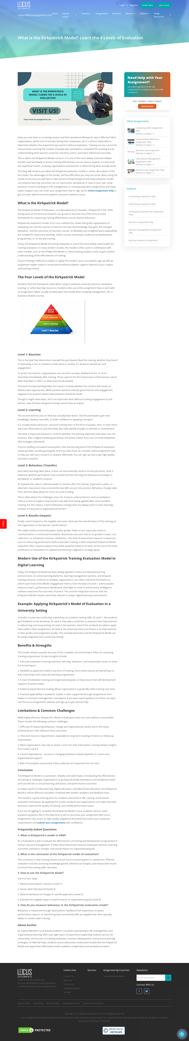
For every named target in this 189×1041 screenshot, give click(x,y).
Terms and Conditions (93, 1003)
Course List (69, 984)
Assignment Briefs (72, 988)
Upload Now (147, 106)
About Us (68, 980)
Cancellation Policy (71, 1003)
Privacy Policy (24, 1003)
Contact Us (69, 976)
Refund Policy (52, 1003)
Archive (67, 992)
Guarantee (38, 1003)
